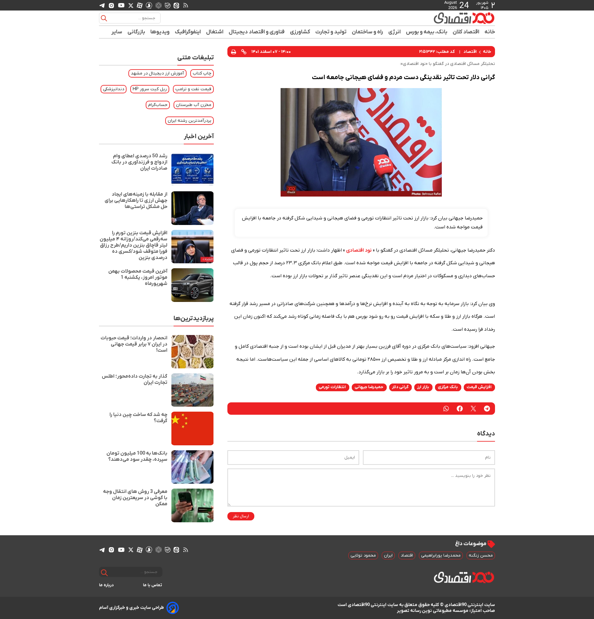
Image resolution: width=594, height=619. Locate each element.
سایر (117, 32)
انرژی (394, 32)
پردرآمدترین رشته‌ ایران (189, 121)
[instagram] (111, 5)
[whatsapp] (446, 408)
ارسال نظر (241, 516)
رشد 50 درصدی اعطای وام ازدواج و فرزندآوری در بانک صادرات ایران (139, 162)
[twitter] (473, 408)
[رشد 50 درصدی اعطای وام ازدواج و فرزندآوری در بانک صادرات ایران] (192, 169)
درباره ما (106, 585)
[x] (131, 5)
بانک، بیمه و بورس (427, 32)
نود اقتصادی (359, 250)
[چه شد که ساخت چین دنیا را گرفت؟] (192, 428)
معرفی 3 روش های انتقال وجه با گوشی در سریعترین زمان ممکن (135, 498)
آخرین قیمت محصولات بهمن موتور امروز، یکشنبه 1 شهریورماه (137, 277)
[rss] (185, 5)
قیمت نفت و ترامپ (193, 89)
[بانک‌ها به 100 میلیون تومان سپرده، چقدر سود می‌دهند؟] (192, 467)
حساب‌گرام (157, 105)
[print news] (233, 51)
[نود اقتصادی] (445, 18)
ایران (388, 555)
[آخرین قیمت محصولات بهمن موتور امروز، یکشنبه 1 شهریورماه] (192, 285)
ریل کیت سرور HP (150, 89)
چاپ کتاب (202, 73)
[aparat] (140, 5)
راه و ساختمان (367, 32)
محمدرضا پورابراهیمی (441, 555)
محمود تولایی (363, 555)
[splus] (149, 5)
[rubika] (158, 5)
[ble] (167, 5)
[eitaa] (176, 5)
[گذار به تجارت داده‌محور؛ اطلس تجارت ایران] (192, 390)
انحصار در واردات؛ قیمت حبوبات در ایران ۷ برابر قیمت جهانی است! (134, 344)
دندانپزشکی (113, 89)
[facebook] (459, 408)
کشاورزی (300, 32)
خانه (489, 32)
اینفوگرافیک (188, 32)
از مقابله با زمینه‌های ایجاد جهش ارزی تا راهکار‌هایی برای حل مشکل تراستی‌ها (136, 200)
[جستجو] (104, 18)
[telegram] (102, 5)
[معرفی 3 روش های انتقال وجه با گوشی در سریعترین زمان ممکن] (192, 505)
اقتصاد (470, 52)
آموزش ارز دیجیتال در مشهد (157, 73)
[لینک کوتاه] (244, 52)
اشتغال (215, 32)
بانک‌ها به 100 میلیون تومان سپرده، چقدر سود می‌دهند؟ (136, 456)
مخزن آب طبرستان (193, 105)
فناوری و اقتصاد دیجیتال (257, 32)
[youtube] (121, 5)
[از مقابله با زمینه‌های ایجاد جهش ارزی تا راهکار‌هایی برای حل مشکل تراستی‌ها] (192, 208)
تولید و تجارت (331, 32)
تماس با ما (152, 585)
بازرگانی (136, 32)
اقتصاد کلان (466, 32)
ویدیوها (160, 32)
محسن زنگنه (481, 555)
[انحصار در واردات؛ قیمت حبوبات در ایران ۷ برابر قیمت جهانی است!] (192, 351)
